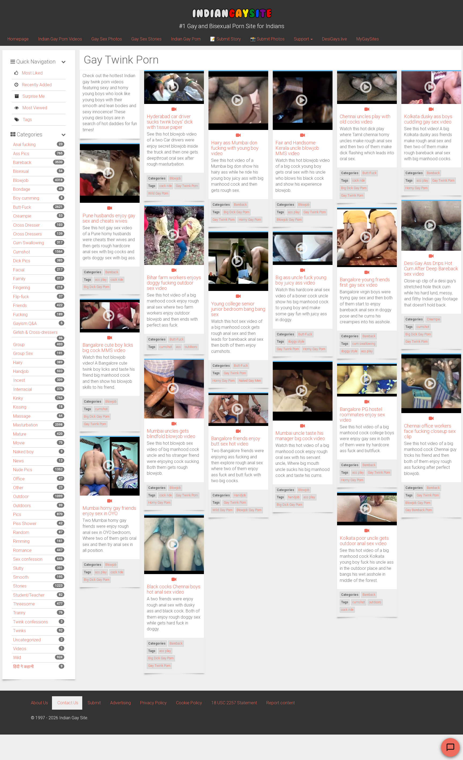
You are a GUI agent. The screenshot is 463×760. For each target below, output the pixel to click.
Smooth (20, 577)
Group (19, 344)
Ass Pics (21, 153)
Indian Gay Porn (186, 39)
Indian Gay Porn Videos (60, 39)
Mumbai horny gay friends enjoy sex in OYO (109, 510)
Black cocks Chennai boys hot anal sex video (173, 589)
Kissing (19, 407)
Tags (27, 119)
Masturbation (25, 425)
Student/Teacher (28, 595)
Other (18, 487)
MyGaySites (367, 39)
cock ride (165, 186)
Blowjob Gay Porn (289, 220)
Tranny (19, 612)
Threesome (24, 603)
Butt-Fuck (22, 207)
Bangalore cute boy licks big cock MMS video (108, 347)
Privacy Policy (153, 702)
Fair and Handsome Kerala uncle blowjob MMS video (297, 148)
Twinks (19, 630)
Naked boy (23, 451)
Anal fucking (24, 144)
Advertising (120, 702)
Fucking (20, 314)
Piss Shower (24, 523)
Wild (17, 657)
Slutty (18, 568)
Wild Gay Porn (158, 193)
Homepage (18, 39)
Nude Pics (22, 469)
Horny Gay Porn (250, 220)
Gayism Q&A (25, 323)
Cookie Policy (189, 702)
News (18, 460)
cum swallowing (363, 344)
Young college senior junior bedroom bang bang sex (238, 309)
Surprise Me (33, 96)
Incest (19, 380)
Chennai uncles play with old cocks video (365, 119)
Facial (18, 269)
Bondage (21, 189)
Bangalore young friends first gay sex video (365, 282)
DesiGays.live (334, 39)
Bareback (22, 162)
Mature (19, 434)
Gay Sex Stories (146, 39)
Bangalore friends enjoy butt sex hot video (235, 441)
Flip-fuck (21, 296)
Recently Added (36, 84)
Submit (94, 702)
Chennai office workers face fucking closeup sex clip (430, 431)
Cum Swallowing (28, 242)
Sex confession (27, 559)
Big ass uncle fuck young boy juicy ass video (300, 280)
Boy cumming (26, 198)
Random (21, 532)
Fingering (21, 287)
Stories (20, 586)
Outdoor (21, 496)
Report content (280, 702)
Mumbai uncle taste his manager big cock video (300, 435)
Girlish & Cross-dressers (35, 332)
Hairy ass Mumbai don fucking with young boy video (235, 148)
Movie (19, 442)
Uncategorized (27, 639)
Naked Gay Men (250, 381)
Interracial (22, 389)
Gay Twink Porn (187, 186)
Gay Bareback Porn (418, 510)
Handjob (21, 371)
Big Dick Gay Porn (236, 212)
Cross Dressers (27, 234)
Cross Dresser (26, 225)
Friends (20, 305)
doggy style (349, 351)
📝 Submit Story (225, 39)
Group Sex (23, 353)
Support (302, 39)
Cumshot (21, 251)
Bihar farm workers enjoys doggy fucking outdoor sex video (174, 283)
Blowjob (20, 180)
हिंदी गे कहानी (23, 666)
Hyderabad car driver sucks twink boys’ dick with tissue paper (170, 122)
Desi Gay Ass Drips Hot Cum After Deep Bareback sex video (431, 268)
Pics (17, 514)
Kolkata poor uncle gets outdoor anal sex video (364, 540)
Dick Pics (21, 260)
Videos (19, 648)
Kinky (18, 398)
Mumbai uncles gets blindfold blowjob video (171, 433)
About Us (39, 702)
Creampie (22, 216)
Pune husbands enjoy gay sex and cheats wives (109, 218)
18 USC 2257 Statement (234, 702)
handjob (294, 497)
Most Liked (32, 73)
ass (178, 347)
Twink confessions (30, 621)
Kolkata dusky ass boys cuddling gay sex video (428, 119)
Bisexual (21, 171)
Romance (22, 550)
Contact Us (67, 702)
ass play (294, 212)
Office (19, 478)
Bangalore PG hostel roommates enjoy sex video (362, 414)
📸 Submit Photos (267, 39)
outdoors (191, 347)
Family (19, 278)
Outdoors (22, 505)
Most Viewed (34, 107)
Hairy (18, 362)
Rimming (21, 541)
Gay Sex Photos (106, 39)
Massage (22, 416)
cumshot (423, 327)
